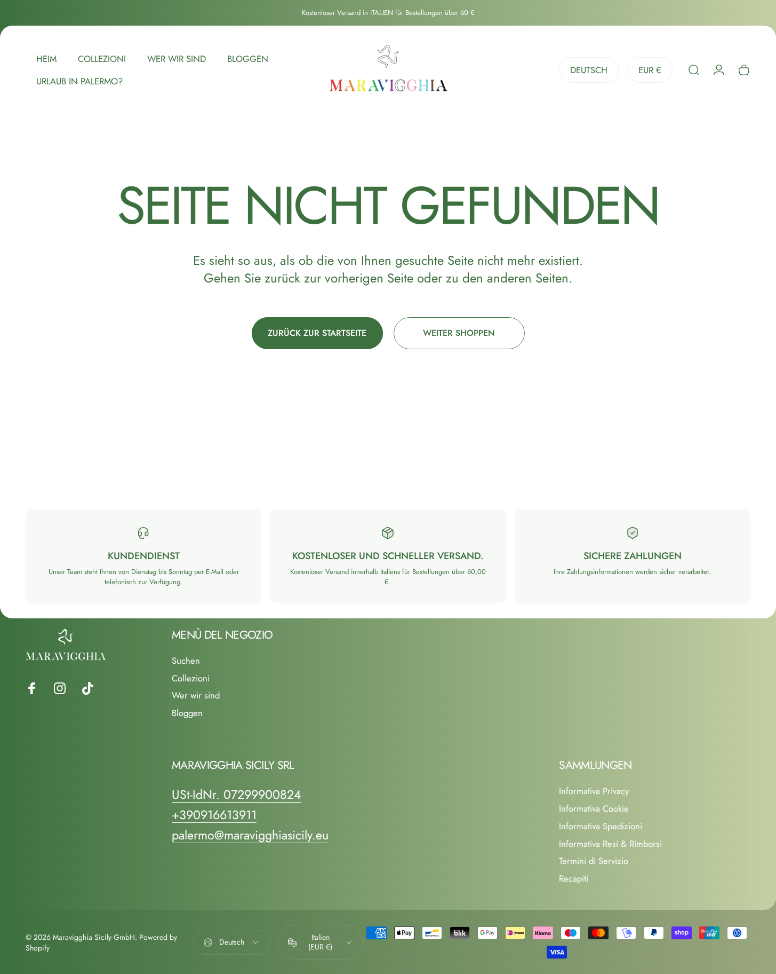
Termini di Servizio (593, 861)
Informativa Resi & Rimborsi (610, 844)
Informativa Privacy (594, 791)
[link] (236, 795)
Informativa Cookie (594, 808)
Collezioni (191, 678)
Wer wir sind (196, 695)
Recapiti (573, 878)
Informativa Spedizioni (600, 826)
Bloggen (187, 713)
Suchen (186, 660)
